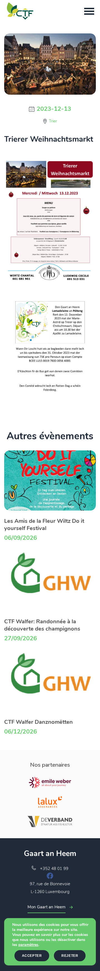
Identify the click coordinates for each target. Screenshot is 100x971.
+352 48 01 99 (54, 868)
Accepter (32, 956)
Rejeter (69, 956)
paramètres (28, 944)
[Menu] (89, 11)
